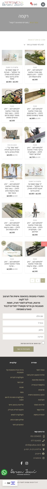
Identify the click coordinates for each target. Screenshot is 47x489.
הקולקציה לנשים (17, 414)
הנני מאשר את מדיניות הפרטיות (30, 343)
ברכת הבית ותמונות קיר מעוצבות (15, 371)
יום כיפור (20, 382)
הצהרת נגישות (39, 414)
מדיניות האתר (39, 404)
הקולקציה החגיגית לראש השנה (14, 398)
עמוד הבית (34, 22)
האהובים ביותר (18, 424)
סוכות (21, 387)
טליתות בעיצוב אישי (16, 404)
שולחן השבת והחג (17, 419)
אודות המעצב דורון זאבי (35, 375)
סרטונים (41, 389)
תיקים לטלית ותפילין (16, 409)
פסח (22, 392)
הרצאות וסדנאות (38, 380)
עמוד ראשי (40, 370)
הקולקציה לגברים (17, 377)
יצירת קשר (40, 409)
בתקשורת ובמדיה (37, 384)
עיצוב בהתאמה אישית (36, 394)
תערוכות (41, 399)
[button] (43, 4)
